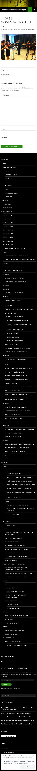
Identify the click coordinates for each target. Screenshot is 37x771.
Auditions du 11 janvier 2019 (14, 317)
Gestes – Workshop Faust (15, 329)
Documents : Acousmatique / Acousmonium (21, 485)
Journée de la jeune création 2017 (16, 407)
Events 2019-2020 (8, 222)
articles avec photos (11, 193)
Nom (3, 121)
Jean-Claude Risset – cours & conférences (18, 573)
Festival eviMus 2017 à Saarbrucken (16, 359)
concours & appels (11, 174)
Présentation (7, 204)
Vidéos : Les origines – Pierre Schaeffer (19, 481)
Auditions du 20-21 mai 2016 (13, 433)
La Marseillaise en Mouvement (14, 278)
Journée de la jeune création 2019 (16, 352)
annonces (8, 171)
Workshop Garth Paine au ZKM (14, 267)
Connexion (4, 749)
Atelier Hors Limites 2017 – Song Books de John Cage (20, 363)
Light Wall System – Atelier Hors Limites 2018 (19, 309)
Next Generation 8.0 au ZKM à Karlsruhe (17, 348)
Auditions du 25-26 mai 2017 (13, 414)
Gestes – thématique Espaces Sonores (17, 320)
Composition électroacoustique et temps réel (14, 9)
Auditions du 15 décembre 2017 (15, 372)
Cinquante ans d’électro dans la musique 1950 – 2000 (20, 509)
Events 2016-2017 (8, 233)
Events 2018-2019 (8, 226)
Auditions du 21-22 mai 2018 (13, 390)
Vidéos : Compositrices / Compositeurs (19, 488)
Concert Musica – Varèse (13, 300)
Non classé (8, 197)
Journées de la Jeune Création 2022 (16, 281)
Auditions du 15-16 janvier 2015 (15, 451)
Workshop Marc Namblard (13, 270)
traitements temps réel (12, 542)
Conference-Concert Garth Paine (16, 376)
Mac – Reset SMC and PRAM (13, 623)
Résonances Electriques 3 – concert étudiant (19, 429)
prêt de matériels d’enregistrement (16, 615)
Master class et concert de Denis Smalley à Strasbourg (17, 720)
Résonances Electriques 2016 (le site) (16, 422)
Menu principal (34, 9)
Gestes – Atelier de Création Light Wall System (19, 325)
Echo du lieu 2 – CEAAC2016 (13, 436)
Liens (2, 649)
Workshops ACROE (11, 525)
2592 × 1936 (13, 29)
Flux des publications (7, 752)
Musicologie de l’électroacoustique (17, 556)
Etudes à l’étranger (11, 634)
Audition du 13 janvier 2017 (13, 418)
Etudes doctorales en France (14, 630)
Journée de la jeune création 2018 (16, 394)
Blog (4, 163)
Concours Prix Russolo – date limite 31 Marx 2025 (16, 717)
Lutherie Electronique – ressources (18, 518)
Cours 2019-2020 (8, 208)
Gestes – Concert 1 (13, 333)
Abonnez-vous (6, 684)
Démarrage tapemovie (14, 608)
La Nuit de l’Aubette (11, 313)
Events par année (6, 211)
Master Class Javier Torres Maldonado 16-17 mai (20, 387)
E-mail (3, 129)
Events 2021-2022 (8, 215)
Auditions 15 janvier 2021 (13, 641)
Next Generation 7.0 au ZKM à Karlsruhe (17, 411)
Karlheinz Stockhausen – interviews (16, 577)
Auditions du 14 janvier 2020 (14, 293)
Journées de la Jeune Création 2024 (16, 256)
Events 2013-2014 (8, 245)
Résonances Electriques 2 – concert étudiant (19, 444)
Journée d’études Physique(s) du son (16, 379)
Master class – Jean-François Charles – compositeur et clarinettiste (17, 399)
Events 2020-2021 (8, 219)
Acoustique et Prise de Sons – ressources (20, 477)
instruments (9, 185)
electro (7, 178)
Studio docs (9, 619)
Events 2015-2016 (8, 237)
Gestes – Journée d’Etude (15, 341)
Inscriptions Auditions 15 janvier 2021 (19, 645)
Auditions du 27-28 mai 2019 (13, 344)
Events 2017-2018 (8, 230)
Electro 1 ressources (14, 473)
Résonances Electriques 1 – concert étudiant (19, 459)
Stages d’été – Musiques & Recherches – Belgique (16, 713)
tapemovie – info (12, 604)
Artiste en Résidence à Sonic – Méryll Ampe (18, 368)
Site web (4, 138)
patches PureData (10, 588)
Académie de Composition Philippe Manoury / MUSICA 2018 (19, 304)
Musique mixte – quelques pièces (17, 505)
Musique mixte (9, 553)
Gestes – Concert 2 (13, 337)
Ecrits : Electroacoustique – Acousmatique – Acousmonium (21, 493)
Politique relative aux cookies (20, 763)
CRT (6, 584)
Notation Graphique (13, 497)
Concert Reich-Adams (12, 383)
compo (7, 182)
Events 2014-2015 (8, 241)
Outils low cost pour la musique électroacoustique (15, 596)
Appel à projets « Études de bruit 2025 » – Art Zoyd (16, 724)
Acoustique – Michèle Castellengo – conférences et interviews (16, 568)
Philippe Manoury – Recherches (15, 545)
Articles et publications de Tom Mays (16, 549)
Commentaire (6, 95)
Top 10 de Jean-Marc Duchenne (14, 591)
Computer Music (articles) (13, 538)
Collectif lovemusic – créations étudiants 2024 (20, 259)
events (7, 189)
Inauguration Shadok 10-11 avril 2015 (17, 448)
